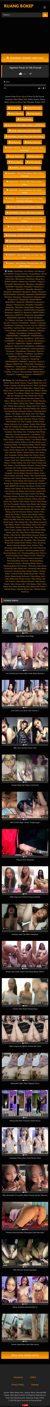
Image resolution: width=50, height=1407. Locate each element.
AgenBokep (18, 271)
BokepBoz (19, 287)
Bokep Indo (15, 108)
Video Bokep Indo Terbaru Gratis (17, 579)
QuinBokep (38, 354)
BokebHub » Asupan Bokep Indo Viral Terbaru (25, 136)
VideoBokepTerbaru (35, 369)
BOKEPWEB (12, 318)
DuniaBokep (23, 323)
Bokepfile (29, 289)
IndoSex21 (30, 328)
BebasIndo (40, 276)
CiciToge (19, 320)
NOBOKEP (38, 343)
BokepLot (40, 302)
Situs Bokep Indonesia (38, 522)
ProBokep (19, 354)
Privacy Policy (18, 1385)
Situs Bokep (36, 519)
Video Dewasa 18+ (18, 584)
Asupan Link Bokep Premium (22, 385)
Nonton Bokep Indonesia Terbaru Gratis (29, 473)
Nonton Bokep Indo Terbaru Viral (16, 458)
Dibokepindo (39, 320)
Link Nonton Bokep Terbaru (16, 442)
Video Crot (10, 369)
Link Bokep (35, 434)
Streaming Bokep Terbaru (32, 563)
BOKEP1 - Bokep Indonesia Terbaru (25, 168)
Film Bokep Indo (28, 414)
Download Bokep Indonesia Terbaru (18, 411)
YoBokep (25, 377)
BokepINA (30, 294)
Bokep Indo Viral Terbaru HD (26, 396)
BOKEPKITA (30, 302)
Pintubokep (10, 351)
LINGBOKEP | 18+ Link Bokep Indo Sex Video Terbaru (25, 219)
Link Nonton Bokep (39, 440)
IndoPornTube (19, 328)
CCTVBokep (10, 320)
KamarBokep (22, 333)
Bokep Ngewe (35, 113)
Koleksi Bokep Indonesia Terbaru (25, 419)
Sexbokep (32, 361)
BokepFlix (38, 289)
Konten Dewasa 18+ (22, 434)
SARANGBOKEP (11, 361)
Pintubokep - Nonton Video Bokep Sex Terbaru (25, 235)
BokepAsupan (19, 284)
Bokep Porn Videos (27, 403)
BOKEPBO (10, 287)
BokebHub (30, 279)
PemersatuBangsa (22, 349)
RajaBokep (12, 356)
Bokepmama (19, 305)
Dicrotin (7, 323)
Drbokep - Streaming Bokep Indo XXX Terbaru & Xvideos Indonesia (25, 199)
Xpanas (28, 374)
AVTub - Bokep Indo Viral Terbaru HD (25, 131)
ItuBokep (11, 333)
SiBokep (8, 364)
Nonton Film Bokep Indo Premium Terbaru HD (27, 491)
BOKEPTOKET (38, 312)
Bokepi (34, 292)
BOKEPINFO (10, 302)
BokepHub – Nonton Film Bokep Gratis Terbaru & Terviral (25, 174)
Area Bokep (28, 271)
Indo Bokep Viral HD (21, 416)
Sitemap (34, 1385)
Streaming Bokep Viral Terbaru (15, 566)
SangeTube (35, 359)
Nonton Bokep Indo (18, 447)
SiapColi (41, 361)
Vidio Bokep (31, 584)
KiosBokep (9, 338)
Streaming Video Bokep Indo (16, 568)
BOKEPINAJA (40, 294)
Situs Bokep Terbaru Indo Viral (33, 525)
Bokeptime (9, 312)
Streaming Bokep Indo (12, 553)
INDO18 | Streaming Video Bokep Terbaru (25, 207)
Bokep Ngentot (22, 96)
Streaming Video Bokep (38, 566)
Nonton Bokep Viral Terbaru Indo (25, 481)
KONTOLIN (39, 338)
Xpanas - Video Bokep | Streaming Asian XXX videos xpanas (25, 264)
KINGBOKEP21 (37, 336)
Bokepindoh (24, 300)
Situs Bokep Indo (21, 522)
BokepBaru (40, 284)
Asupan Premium (21, 274)
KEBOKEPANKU (12, 336)
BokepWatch (39, 315)
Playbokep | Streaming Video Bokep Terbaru (25, 241)
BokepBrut (29, 287)
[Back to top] (42, 1399)
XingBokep (20, 374)
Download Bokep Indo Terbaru (34, 409)
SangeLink (25, 359)
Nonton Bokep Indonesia (24, 465)
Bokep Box (40, 279)
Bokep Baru (28, 388)
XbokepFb (10, 374)
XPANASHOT (38, 374)
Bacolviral (9, 276)
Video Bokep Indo (37, 576)
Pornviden (10, 354)
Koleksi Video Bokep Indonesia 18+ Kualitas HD (27, 429)
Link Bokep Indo (21, 437)
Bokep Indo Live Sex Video (13, 391)
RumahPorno (14, 359)
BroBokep (38, 318)
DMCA (33, 1377)
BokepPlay (10, 307)
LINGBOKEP (9, 341)
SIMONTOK (17, 364)
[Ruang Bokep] (20, 6)
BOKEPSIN (9, 310)
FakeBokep (8, 325)
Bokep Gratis (39, 388)
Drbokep (14, 323)
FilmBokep (18, 325)
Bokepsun (18, 310)
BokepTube (9, 315)
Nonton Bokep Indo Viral (20, 463)
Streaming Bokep (16, 102)
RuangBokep (23, 356)
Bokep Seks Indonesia (16, 406)
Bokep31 (41, 282)
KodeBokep (29, 338)
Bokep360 (9, 284)
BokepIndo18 (39, 297)
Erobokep (41, 323)
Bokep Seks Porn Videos (36, 406)
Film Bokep (16, 414)
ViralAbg (7, 372)
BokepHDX (17, 292)
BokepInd (8, 297)
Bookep (30, 318)
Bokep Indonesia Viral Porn (21, 401)
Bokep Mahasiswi (34, 108)
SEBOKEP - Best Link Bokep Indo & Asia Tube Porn (25, 256)
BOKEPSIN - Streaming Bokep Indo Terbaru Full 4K (25, 191)
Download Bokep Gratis (13, 409)
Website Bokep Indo (25, 589)
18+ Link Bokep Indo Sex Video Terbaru (27, 380)
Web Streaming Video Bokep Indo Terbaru (29, 587)
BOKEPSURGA (29, 310)
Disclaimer (18, 1377)
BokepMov (30, 305)
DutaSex (33, 323)
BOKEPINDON (35, 300)
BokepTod (28, 312)
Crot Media (28, 320)
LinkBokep (20, 341)
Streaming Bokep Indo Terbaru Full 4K (20, 556)
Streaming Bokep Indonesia (17, 561)
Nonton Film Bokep (27, 486)
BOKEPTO (18, 312)
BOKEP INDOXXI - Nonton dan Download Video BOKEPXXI (25, 149)
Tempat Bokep (21, 367)
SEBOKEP (23, 361)
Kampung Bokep (34, 333)
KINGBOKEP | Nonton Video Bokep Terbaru (25, 213)
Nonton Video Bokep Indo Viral (22, 507)
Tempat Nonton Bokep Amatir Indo (24, 574)
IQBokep (40, 331)
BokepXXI (22, 318)
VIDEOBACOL (21, 369)
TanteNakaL (39, 364)
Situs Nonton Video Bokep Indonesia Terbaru (28, 535)
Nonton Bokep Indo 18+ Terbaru (22, 450)
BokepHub (26, 292)
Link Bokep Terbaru (23, 440)
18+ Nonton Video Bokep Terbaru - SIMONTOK (25, 125)
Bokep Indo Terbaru (33, 391)
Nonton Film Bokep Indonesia (17, 494)
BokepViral (29, 315)
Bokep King (23, 282)
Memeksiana (39, 341)
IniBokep (32, 331)
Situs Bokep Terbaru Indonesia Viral (19, 527)
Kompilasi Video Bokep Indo (15, 432)
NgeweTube (20, 343)
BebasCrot (30, 276)
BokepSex (39, 307)
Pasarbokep (9, 349)
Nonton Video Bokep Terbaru (32, 514)
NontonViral (18, 346)
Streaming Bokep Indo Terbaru (34, 553)
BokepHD (7, 292)
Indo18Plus (8, 328)
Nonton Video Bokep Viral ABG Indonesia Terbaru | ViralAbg (25, 228)
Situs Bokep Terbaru (12, 525)
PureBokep (28, 354)
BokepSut (40, 310)
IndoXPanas (40, 328)
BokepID (42, 292)
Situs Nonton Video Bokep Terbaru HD (18, 538)
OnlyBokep (40, 346)
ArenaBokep (39, 271)
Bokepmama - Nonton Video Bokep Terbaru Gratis (25, 183)
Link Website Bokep (26, 445)
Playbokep (31, 351)
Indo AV (34, 325)
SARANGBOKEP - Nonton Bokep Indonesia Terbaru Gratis (25, 247)
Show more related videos (25, 1355)
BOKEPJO (20, 302)
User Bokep (32, 367)
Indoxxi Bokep (10, 331)
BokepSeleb (29, 307)
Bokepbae (30, 284)
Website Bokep (39, 372)
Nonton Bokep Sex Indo (25, 478)
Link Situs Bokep (34, 442)
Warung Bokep (26, 372)
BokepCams (38, 287)
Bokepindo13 (28, 297)
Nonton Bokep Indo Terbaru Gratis (31, 455)
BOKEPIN (21, 294)
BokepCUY (20, 289)
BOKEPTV (19, 315)
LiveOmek (29, 341)
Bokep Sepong (25, 119)
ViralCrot (15, 372)
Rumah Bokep (35, 356)
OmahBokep (29, 346)
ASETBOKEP (9, 274)
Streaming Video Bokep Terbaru (25, 571)
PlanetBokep (21, 351)
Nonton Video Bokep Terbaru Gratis (19, 517)
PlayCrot (40, 351)
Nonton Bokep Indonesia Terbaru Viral (18, 476)
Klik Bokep (19, 338)
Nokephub (9, 346)
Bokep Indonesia (33, 142)
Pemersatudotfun (37, 349)
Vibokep (42, 367)
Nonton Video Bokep (21, 501)
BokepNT (39, 305)
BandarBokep (20, 276)
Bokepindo (17, 297)
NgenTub (10, 343)
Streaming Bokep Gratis (35, 550)
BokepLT (9, 305)
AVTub (44, 274)
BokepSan (19, 307)
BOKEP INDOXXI (11, 282)
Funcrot (27, 325)
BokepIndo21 (13, 300)
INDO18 (42, 325)
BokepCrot (11, 289)
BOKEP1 (32, 282)
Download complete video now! (26, 58)
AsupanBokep (34, 274)
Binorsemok (20, 279)
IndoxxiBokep (22, 331)
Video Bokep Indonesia (25, 581)
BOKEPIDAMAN (10, 294)
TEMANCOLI (9, 367)
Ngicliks (29, 343)
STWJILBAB (28, 364)
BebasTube (9, 279)
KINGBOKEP (25, 336)
